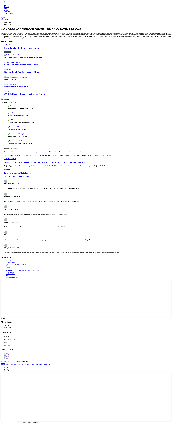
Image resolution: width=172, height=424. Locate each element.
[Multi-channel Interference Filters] (10, 113)
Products (6, 7)
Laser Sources (10, 272)
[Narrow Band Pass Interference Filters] (7, 69)
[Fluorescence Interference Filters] (15, 127)
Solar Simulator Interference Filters (21, 65)
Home (6, 5)
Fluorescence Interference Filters (17, 129)
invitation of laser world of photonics (17, 173)
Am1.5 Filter (25, 364)
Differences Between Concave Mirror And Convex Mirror (22, 270)
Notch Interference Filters (16, 87)
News (6, 8)
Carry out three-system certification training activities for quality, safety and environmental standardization (43, 152)
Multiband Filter (10, 274)
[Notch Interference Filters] (10, 84)
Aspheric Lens (5, 364)
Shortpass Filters (10, 262)
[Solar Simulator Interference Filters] (12, 62)
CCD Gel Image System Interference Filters (24, 94)
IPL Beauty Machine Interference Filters (23, 57)
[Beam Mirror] (16, 77)
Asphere (8, 267)
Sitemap (3, 363)
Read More (7, 52)
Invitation (8, 169)
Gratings (8, 275)
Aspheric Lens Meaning (36, 364)
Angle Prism (47, 364)
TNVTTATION (10, 159)
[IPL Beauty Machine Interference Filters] (12, 55)
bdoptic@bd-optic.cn (10, 339)
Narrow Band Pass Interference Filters (22, 72)
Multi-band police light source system (21, 48)
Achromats (13, 364)
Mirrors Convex (10, 261)
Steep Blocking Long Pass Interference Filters (21, 108)
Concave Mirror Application (14, 269)
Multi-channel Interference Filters (18, 115)
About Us (7, 11)
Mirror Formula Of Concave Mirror (16, 264)
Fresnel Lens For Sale (12, 277)
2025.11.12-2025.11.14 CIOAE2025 (17, 177)
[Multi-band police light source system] (9, 45)
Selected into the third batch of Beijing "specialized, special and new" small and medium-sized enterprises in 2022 (45, 162)
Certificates (11, 13)
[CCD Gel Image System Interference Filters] (6, 91)
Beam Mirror (10, 79)
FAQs (6, 10)
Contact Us (7, 15)
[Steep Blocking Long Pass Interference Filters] (10, 106)
